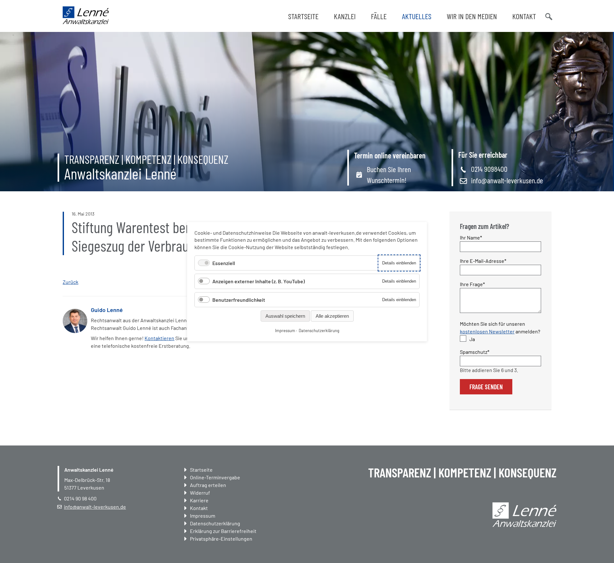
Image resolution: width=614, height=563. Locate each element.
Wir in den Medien (472, 16)
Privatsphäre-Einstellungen (221, 539)
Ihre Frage (472, 284)
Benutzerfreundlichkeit (238, 299)
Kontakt (524, 16)
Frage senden (486, 387)
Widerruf (200, 493)
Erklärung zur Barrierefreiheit (223, 531)
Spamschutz (474, 351)
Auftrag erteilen (208, 485)
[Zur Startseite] (86, 22)
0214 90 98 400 (80, 498)
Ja (472, 339)
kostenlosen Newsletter (487, 331)
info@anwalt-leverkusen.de (507, 180)
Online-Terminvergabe (215, 477)
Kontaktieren (159, 338)
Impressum (202, 516)
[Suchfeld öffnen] (548, 16)
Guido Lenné (107, 309)
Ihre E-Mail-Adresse (483, 260)
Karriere (199, 500)
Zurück (70, 282)
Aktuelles (416, 16)
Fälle (379, 16)
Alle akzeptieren (332, 315)
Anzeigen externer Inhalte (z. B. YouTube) (258, 281)
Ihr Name (471, 237)
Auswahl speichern (285, 315)
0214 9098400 (489, 168)
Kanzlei (345, 16)
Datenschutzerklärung (215, 523)
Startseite (303, 16)
